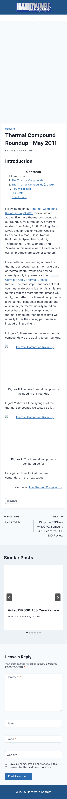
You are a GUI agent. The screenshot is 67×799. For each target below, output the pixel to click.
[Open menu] (34, 17)
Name (12, 723)
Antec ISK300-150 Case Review (33, 610)
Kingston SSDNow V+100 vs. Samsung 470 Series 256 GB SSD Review (50, 526)
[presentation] (33, 584)
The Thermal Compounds (27, 180)
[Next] (57, 597)
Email (11, 739)
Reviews (12, 501)
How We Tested (21, 188)
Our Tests (17, 193)
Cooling (10, 129)
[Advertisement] (33, 56)
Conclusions (19, 197)
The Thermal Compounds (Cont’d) (33, 184)
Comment (14, 677)
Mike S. (12, 150)
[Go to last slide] (9, 597)
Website (12, 755)
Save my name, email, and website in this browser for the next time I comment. (33, 765)
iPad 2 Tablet (12, 519)
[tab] (27, 633)
